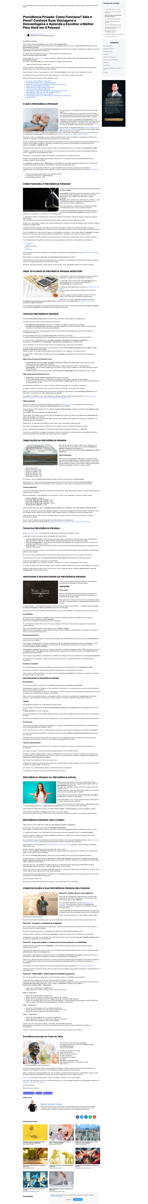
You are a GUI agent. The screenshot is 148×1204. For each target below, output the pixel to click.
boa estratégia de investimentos (58, 844)
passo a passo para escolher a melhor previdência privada (69, 521)
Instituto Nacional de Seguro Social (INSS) (72, 134)
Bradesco (29, 249)
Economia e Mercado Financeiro (110, 59)
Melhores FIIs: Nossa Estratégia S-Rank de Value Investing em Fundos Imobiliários (86, 1142)
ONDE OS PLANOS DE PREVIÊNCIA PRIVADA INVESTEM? (113, 16)
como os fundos (32, 533)
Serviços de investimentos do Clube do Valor (112, 69)
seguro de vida (69, 404)
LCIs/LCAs (95, 840)
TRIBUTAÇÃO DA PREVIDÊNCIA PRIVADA (112, 22)
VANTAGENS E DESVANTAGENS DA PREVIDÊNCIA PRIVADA (113, 28)
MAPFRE (86, 252)
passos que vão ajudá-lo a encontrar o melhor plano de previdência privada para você (59, 396)
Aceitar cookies (77, 1199)
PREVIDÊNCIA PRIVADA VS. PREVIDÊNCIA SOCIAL (111, 31)
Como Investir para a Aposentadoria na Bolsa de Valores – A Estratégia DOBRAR (60, 1142)
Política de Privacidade (56, 1196)
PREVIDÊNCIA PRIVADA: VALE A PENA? (114, 34)
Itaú (27, 248)
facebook (41, 1082)
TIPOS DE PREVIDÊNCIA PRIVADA (113, 19)
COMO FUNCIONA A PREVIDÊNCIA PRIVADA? (113, 12)
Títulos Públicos (33, 841)
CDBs (25, 841)
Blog (24, 5)
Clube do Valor (39, 58)
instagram (26, 1082)
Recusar (68, 1199)
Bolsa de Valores (85, 301)
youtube (33, 1082)
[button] (77, 1117)
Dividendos (106, 54)
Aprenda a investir (107, 46)
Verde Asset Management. (86, 966)
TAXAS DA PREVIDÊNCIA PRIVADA (113, 24)
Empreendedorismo (108, 51)
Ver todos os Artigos (48, 1112)
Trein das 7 (105, 72)
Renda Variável (106, 65)
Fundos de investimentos (109, 57)
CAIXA (28, 244)
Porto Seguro (94, 252)
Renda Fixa (39, 1093)
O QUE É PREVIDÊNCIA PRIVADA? (113, 9)
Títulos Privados (48, 1093)
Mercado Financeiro (29, 1093)
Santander (29, 243)
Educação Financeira (108, 48)
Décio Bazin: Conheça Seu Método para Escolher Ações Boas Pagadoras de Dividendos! (34, 1142)
